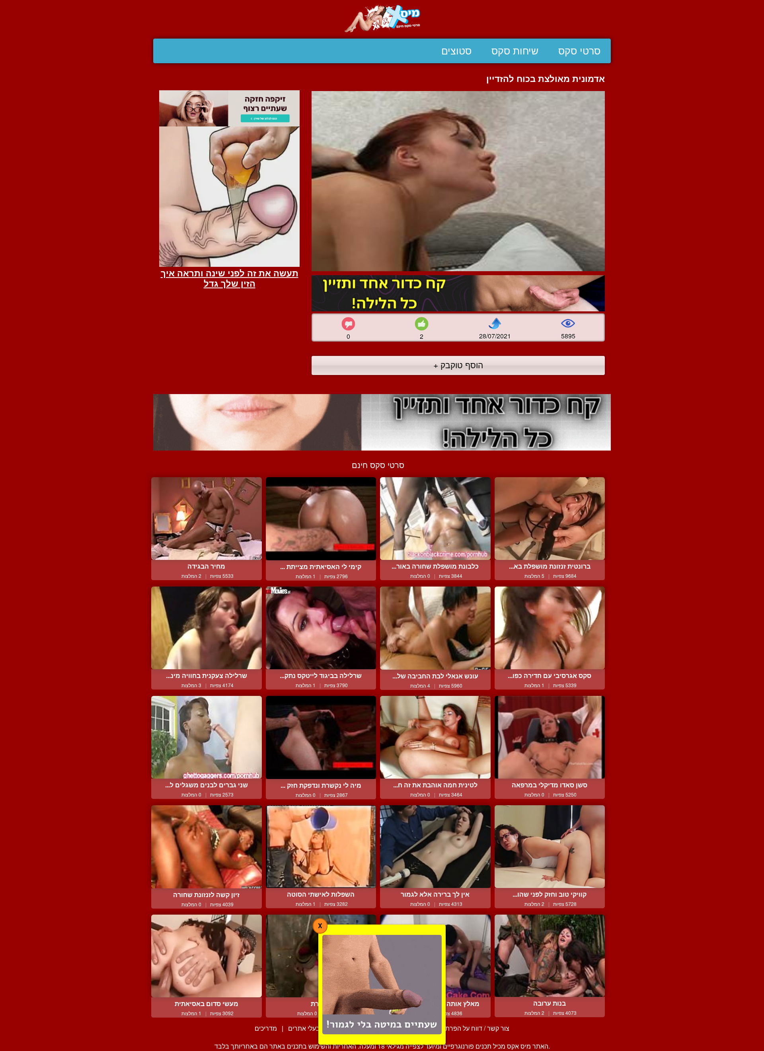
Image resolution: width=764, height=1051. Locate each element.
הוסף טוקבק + (458, 365)
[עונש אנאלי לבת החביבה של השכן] (435, 628)
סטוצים (456, 50)
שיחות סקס (514, 50)
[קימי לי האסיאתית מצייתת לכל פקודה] (321, 518)
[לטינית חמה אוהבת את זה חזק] (435, 737)
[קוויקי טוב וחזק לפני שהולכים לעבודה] (550, 846)
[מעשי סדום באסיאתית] (206, 956)
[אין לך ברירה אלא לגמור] (435, 846)
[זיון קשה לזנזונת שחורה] (206, 846)
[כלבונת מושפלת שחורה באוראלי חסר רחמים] (435, 518)
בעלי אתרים (304, 1028)
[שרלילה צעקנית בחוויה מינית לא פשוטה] (206, 628)
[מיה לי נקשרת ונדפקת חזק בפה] (321, 737)
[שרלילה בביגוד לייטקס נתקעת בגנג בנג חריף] (321, 628)
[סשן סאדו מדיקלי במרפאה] (550, 737)
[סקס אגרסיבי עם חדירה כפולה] (550, 628)
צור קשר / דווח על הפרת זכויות (468, 1028)
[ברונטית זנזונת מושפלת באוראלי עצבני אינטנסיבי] (550, 518)
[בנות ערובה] (550, 956)
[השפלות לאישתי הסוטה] (321, 846)
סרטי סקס (579, 50)
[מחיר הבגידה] (206, 518)
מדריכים (266, 1028)
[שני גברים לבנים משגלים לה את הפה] (206, 737)
